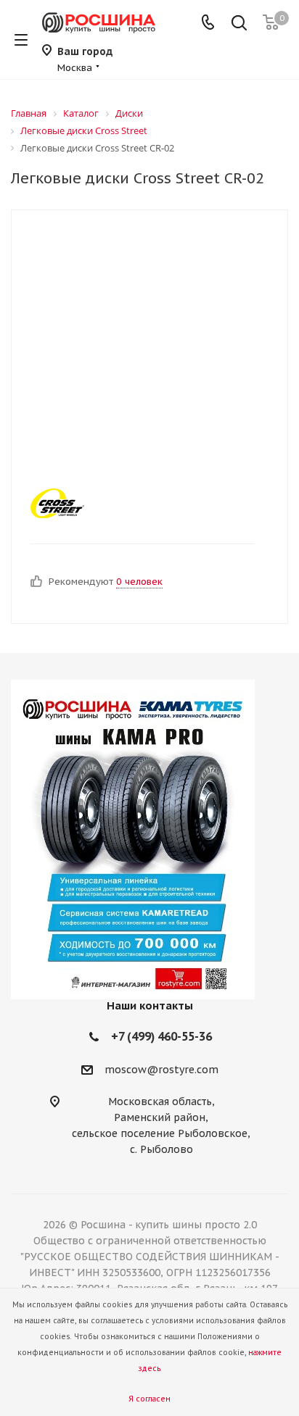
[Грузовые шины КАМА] (149, 839)
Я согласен (149, 1399)
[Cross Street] (137, 503)
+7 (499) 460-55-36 (161, 1036)
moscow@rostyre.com (161, 1069)
